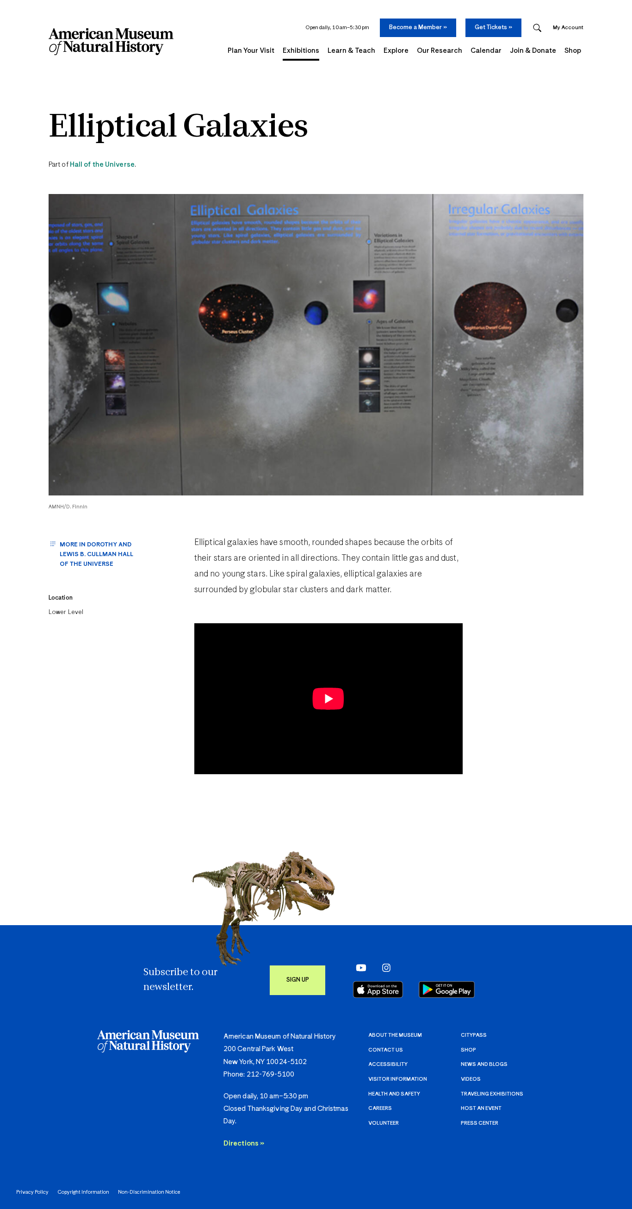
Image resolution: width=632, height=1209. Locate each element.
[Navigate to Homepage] (111, 41)
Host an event (481, 1108)
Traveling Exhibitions (492, 1093)
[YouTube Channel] (359, 967)
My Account (568, 27)
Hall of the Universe (102, 164)
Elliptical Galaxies (178, 128)
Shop (468, 1049)
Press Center (479, 1123)
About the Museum (395, 1035)
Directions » (243, 1143)
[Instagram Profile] (383, 967)
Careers (380, 1108)
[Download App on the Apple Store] (378, 989)
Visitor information (397, 1079)
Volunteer (383, 1123)
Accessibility (388, 1064)
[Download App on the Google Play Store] (447, 989)
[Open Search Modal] (537, 28)
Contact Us (385, 1049)
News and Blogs (484, 1064)
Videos (471, 1079)
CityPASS (474, 1035)
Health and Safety (394, 1093)
